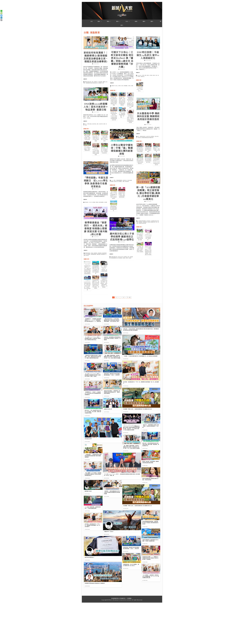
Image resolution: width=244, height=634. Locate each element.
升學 (143, 75)
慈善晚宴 (95, 253)
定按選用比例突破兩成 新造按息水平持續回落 (95, 583)
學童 (92, 253)
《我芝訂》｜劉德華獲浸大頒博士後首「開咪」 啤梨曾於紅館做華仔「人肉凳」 (150, 426)
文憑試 (150, 75)
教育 (148, 75)
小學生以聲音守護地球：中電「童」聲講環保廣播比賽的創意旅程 (122, 149)
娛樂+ (136, 21)
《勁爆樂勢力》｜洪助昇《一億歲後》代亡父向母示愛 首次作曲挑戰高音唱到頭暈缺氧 (93, 393)
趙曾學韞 (103, 254)
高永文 (87, 255)
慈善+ (122, 25)
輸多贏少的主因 (88, 491)
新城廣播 (100, 81)
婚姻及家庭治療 (88, 81)
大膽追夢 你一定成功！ (109, 531)
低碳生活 (125, 180)
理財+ (108, 21)
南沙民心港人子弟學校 (122, 256)
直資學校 (152, 136)
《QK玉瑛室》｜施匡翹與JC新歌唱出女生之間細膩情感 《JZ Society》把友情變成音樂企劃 (150, 576)
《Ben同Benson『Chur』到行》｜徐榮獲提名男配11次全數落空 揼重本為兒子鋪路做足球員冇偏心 (93, 338)
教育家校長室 (143, 136)
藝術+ (152, 21)
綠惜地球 (127, 181)
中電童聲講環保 (119, 180)
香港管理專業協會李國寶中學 (147, 137)
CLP (112, 180)
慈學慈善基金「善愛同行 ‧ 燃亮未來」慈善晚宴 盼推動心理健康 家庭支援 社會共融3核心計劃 (95, 228)
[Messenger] (1, 15)
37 (123, 297)
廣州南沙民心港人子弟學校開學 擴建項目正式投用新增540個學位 (122, 236)
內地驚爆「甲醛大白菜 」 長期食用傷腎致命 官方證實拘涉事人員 (137, 409)
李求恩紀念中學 (88, 438)
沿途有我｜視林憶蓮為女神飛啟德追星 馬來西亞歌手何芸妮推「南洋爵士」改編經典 (112, 338)
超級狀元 (143, 76)
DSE (85, 123)
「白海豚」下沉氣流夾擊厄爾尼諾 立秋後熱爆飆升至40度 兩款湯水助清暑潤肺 (140, 356)
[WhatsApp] (1, 11)
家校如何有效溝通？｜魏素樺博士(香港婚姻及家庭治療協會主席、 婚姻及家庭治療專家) (96, 57)
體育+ (144, 21)
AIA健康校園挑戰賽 (142, 220)
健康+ (99, 21)
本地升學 (101, 123)
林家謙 (93, 202)
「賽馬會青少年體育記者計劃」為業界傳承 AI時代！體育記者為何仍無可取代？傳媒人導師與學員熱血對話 (93, 356)
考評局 (139, 76)
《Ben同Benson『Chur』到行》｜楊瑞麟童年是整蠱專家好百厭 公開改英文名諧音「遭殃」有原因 (93, 375)
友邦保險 (148, 220)
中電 (114, 180)
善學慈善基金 (87, 253)
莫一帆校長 (138, 137)
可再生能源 (129, 180)
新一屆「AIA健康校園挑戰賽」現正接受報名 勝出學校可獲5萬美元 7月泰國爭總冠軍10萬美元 (148, 193)
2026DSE (139, 75)
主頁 (91, 21)
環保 (124, 181)
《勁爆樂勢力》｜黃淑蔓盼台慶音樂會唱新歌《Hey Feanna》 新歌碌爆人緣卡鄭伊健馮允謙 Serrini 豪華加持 (93, 320)
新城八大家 (121, 85)
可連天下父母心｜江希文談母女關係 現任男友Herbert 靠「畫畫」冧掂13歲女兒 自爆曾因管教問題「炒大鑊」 (122, 59)
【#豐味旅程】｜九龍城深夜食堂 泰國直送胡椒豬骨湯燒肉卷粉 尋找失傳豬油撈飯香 (93, 456)
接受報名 (140, 222)
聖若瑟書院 (101, 202)
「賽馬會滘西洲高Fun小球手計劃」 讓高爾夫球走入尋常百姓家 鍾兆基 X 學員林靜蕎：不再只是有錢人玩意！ (112, 320)
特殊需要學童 (93, 254)
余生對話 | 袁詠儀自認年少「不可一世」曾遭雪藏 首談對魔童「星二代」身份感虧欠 (93, 525)
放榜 (145, 75)
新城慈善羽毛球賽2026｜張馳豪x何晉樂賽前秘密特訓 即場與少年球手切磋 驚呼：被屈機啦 (150, 558)
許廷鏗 (105, 202)
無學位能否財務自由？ (90, 557)
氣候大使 (116, 181)
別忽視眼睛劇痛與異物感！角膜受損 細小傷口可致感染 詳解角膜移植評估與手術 (150, 522)
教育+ (117, 21)
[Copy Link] (1, 20)
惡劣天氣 (94, 123)
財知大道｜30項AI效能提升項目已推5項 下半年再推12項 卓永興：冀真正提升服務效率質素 (93, 411)
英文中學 (156, 136)
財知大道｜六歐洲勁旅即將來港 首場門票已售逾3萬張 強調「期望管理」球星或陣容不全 (150, 444)
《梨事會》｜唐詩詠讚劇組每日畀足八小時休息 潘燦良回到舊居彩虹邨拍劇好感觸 (112, 492)
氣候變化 (120, 181)
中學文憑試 (89, 123)
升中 (138, 136)
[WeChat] (1, 13)
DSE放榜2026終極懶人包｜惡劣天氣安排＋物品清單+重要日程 (96, 106)
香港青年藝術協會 (142, 223)
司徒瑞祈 (86, 202)
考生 (86, 125)
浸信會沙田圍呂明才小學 (152, 222)
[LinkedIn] (1, 18)
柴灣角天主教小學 (108, 409)
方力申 (90, 202)
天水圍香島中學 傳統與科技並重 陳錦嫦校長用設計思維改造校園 (148, 118)
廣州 (128, 256)
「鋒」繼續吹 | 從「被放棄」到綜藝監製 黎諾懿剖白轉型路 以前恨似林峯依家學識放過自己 (93, 474)
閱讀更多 (85, 79)
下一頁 (128, 297)
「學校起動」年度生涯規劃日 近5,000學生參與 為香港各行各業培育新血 (96, 182)
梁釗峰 (97, 202)
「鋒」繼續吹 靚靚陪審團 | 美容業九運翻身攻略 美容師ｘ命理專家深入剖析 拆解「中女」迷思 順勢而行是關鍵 (112, 356)
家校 (93, 81)
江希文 (129, 85)
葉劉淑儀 (99, 254)
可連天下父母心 (115, 85)
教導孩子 (96, 81)
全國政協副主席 (114, 256)
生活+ (127, 21)
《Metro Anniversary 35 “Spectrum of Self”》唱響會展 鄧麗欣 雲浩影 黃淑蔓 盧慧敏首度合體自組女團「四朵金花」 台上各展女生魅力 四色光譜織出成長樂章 (131, 427)
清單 (104, 123)
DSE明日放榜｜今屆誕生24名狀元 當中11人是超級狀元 (148, 55)
